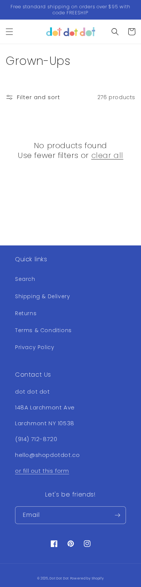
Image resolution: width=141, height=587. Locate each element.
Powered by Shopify (87, 578)
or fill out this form (42, 471)
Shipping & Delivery (42, 296)
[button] (9, 31)
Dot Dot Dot (59, 578)
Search (25, 279)
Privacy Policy (34, 347)
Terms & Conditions (43, 330)
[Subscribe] (117, 515)
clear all (107, 155)
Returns (25, 313)
